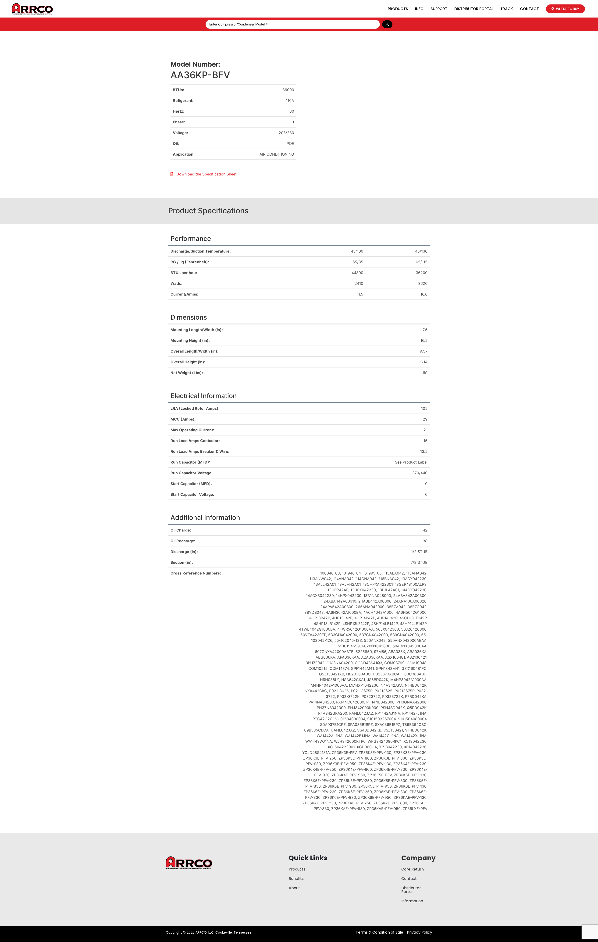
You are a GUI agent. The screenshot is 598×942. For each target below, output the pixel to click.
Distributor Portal (473, 8)
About (294, 888)
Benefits (296, 878)
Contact (529, 8)
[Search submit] (387, 24)
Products (398, 8)
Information (412, 901)
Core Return (412, 869)
